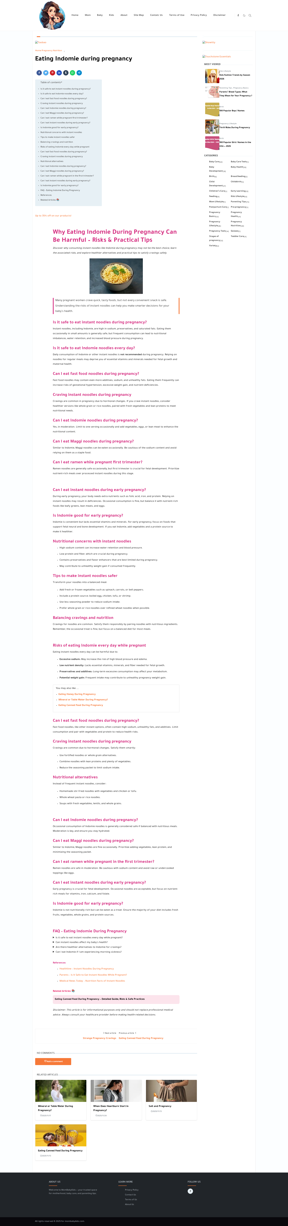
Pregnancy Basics (240, 88)
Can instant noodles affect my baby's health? (82, 942)
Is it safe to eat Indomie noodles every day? (62, 94)
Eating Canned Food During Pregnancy (80, 705)
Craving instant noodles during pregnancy (61, 103)
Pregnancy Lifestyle (227, 124)
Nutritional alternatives (51, 161)
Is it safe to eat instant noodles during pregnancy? (65, 89)
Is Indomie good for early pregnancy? (59, 128)
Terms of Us (131, 1200)
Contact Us (130, 1195)
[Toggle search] (250, 15)
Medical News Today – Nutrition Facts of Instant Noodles (92, 981)
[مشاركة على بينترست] (52, 72)
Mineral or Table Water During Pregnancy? (83, 700)
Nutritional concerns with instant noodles (61, 132)
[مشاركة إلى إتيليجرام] (79, 72)
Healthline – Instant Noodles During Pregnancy (87, 969)
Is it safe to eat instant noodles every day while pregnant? (89, 938)
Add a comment (55, 1061)
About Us (129, 1205)
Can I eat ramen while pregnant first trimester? (64, 118)
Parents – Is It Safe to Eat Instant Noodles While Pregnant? (93, 975)
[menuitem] (75, 15)
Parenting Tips (225, 88)
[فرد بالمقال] (45, 72)
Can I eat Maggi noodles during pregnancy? (62, 113)
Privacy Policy (131, 1190)
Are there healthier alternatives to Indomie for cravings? (88, 947)
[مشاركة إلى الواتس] (72, 72)
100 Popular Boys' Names (231, 111)
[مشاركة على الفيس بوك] (39, 72)
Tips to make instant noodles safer (57, 137)
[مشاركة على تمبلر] (65, 72)
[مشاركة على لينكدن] (59, 72)
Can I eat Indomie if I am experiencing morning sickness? (89, 952)
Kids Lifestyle (225, 71)
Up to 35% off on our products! (53, 216)
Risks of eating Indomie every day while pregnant (64, 147)
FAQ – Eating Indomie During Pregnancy (60, 190)
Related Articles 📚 (49, 200)
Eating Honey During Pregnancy (77, 694)
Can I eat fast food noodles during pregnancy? (63, 99)
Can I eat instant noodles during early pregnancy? (65, 123)
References (46, 195)
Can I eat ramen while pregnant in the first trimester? (67, 176)
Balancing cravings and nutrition (56, 142)
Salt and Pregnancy (160, 1106)
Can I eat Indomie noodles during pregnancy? (63, 108)
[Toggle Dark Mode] (244, 15)
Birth (221, 107)
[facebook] (238, 15)
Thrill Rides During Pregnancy (234, 128)
